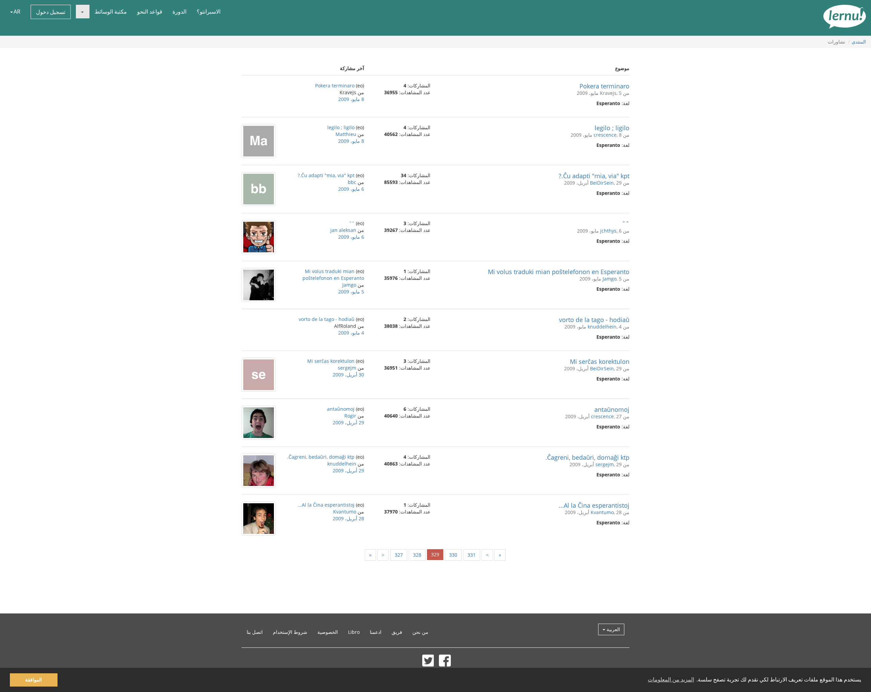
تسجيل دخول (50, 12)
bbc (352, 182)
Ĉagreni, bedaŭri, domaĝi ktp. (587, 457)
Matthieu (345, 134)
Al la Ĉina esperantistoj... (594, 505)
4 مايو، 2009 (351, 333)
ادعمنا (375, 632)
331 (471, 555)
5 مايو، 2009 (351, 291)
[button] (82, 11)
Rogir (350, 415)
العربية (612, 629)
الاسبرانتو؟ (208, 11)
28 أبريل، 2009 (348, 518)
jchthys (608, 230)
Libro (354, 632)
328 (417, 555)
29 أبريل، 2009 (348, 422)
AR (17, 11)
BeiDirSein (602, 183)
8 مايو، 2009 (351, 99)
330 (453, 555)
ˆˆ (625, 224)
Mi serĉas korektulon (599, 361)
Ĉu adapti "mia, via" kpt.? (594, 176)
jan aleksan (343, 230)
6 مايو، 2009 (351, 189)
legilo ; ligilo (612, 128)
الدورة (179, 11)
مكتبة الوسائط (111, 11)
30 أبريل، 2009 (348, 374)
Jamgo (610, 278)
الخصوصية (327, 632)
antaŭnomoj (611, 409)
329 (435, 554)
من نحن (420, 632)
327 (399, 555)
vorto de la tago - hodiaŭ (594, 320)
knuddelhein (602, 326)
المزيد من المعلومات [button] (671, 679)
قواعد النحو (149, 11)
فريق (397, 632)
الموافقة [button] (33, 679)
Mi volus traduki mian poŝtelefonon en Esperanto (558, 272)
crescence (605, 135)
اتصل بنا (255, 632)
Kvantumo (602, 512)
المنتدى (859, 41)
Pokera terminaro (604, 86)
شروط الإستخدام (290, 632)
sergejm (347, 368)
